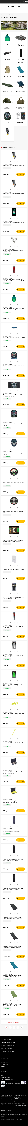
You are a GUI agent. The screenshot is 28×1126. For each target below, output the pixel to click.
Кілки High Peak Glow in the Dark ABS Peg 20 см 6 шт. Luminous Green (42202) (13, 686)
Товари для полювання (20, 1095)
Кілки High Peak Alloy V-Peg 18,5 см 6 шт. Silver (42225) (13, 656)
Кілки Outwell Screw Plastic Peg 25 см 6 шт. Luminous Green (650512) (14, 743)
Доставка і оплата (5, 1064)
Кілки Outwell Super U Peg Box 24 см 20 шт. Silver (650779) (13, 772)
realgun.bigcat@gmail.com (7, 1048)
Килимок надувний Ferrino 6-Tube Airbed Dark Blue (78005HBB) (13, 830)
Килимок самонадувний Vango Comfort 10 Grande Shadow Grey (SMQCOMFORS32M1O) (12, 918)
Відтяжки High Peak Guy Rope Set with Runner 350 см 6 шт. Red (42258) (13, 280)
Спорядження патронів (6, 1099)
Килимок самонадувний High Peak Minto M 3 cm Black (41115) (13, 859)
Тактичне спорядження (20, 1105)
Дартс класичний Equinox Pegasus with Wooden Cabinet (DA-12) (13, 541)
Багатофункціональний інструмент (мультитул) (13, 251)
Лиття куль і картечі (5, 1101)
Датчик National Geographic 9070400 (13, 569)
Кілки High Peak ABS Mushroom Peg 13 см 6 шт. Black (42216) (13, 598)
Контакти (3, 1066)
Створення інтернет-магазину (8, 1119)
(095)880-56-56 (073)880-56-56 (8, 1042)
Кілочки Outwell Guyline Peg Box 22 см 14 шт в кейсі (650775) (13, 801)
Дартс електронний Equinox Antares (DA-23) (13, 366)
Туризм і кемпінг (18, 1101)
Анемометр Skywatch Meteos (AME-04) (13, 194)
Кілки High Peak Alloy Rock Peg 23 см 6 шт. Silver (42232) (13, 627)
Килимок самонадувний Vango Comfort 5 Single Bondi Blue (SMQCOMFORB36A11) (12, 977)
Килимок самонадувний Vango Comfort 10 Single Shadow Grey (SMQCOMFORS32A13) (12, 948)
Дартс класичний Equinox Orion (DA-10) (13, 511)
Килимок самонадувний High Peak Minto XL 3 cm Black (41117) (13, 889)
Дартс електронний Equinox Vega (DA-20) (13, 453)
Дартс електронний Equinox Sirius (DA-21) (13, 424)
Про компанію (4, 1062)
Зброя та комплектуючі (20, 1103)
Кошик (2, 1075)
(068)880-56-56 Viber (6, 1039)
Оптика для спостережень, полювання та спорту (19, 1098)
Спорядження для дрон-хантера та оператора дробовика (7, 1096)
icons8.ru (24, 1114)
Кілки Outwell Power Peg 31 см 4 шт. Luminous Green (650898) (13, 714)
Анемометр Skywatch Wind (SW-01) (13, 222)
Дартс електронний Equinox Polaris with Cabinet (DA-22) (13, 395)
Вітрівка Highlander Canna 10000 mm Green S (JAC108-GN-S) (13, 309)
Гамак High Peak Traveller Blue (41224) (14, 337)
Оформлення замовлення (7, 1079)
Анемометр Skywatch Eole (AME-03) (13, 165)
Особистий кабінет (5, 1077)
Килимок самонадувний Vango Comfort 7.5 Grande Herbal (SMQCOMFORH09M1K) (12, 1006)
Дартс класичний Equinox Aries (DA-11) (13, 482)
